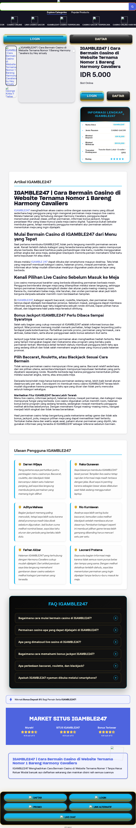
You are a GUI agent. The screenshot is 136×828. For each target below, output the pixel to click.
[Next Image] (72, 74)
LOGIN (35, 39)
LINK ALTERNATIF (103, 808)
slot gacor (68, 827)
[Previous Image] (21, 74)
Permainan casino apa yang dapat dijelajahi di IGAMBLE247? (58, 630)
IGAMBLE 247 (39, 261)
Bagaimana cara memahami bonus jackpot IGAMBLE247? (56, 654)
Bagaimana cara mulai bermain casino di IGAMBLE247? (55, 618)
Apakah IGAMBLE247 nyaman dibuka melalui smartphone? (57, 678)
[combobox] (64, 6)
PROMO (37, 808)
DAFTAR (101, 39)
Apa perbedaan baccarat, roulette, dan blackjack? (51, 666)
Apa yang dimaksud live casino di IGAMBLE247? (49, 642)
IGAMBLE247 (22, 210)
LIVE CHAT (70, 817)
